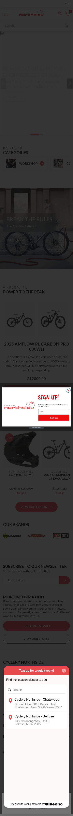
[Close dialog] (68, 390)
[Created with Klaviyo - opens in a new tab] (36, 427)
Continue (54, 418)
